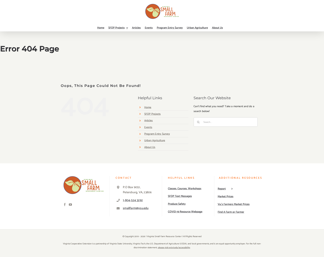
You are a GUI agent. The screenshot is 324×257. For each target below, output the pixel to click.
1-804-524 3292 (133, 200)
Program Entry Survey (157, 134)
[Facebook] (64, 204)
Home (147, 107)
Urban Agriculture (154, 140)
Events (148, 127)
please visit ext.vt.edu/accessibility (174, 247)
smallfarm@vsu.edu (135, 208)
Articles (148, 120)
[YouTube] (70, 204)
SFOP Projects (152, 114)
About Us (149, 147)
